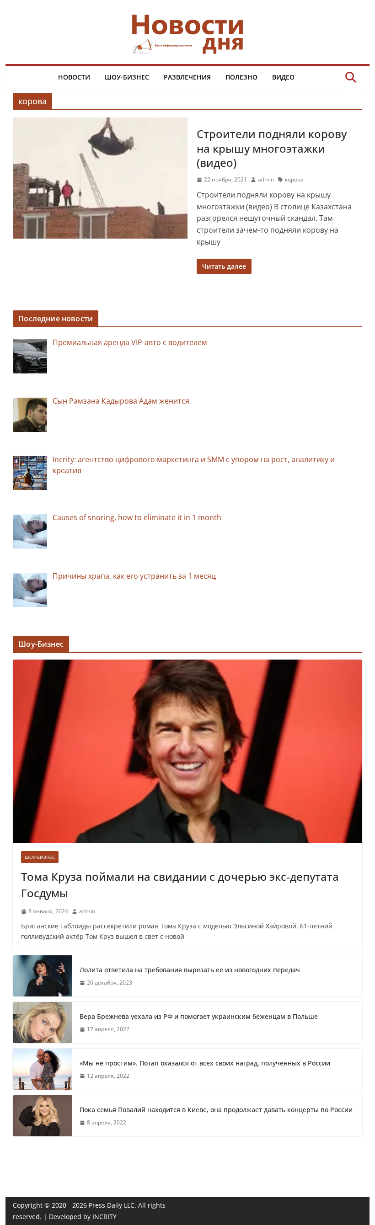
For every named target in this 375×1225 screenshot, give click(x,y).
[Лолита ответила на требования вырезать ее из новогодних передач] (42, 975)
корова (294, 179)
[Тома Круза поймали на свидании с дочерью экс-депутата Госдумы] (187, 751)
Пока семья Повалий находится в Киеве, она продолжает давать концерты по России (216, 1109)
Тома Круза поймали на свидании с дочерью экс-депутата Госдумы (180, 884)
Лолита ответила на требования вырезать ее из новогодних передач (190, 969)
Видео (283, 77)
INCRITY (104, 1216)
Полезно (241, 77)
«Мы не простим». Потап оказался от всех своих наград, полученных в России (205, 1063)
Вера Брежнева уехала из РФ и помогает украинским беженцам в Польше (199, 1016)
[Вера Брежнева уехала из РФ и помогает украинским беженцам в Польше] (42, 1022)
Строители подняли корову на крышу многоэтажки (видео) (272, 148)
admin (266, 179)
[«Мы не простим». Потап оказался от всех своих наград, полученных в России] (42, 1069)
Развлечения (187, 77)
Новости (74, 77)
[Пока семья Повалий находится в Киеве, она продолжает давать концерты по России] (42, 1115)
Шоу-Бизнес (127, 77)
